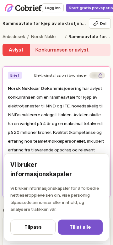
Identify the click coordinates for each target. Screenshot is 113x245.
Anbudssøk (14, 36)
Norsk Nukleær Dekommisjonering (47, 36)
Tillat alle (80, 227)
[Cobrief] (23, 8)
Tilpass (33, 227)
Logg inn (53, 8)
